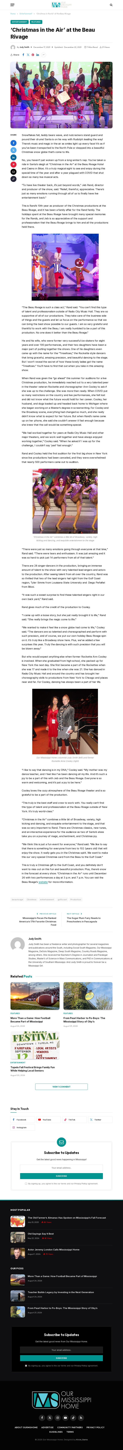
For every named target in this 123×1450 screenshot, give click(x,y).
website (43, 881)
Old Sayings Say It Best (41, 1233)
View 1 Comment (61, 1087)
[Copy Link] (13, 179)
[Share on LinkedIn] (37, 55)
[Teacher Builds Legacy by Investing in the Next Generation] (17, 1296)
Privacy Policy (80, 1184)
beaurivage (17, 899)
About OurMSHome (26, 1427)
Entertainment (19, 22)
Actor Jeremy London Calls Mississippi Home (54, 1249)
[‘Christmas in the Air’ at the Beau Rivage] (61, 95)
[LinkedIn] (13, 157)
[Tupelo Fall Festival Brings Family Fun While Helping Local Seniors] (35, 1045)
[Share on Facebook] (23, 55)
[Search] (110, 4)
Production (75, 899)
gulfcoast (62, 899)
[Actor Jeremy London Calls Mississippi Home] (17, 1253)
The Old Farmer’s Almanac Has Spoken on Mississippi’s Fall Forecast (67, 1217)
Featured (36, 22)
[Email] (13, 172)
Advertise (47, 1427)
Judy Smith (24, 47)
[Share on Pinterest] (33, 55)
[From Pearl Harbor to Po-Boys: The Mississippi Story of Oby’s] (87, 996)
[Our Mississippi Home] (61, 5)
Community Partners (70, 1427)
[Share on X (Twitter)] (28, 55)
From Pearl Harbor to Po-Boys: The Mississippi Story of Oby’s (84, 1020)
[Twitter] (13, 150)
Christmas (31, 899)
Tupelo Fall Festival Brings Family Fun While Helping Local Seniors (32, 1069)
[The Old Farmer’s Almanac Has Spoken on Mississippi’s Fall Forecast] (17, 1221)
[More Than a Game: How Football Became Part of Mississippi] (35, 996)
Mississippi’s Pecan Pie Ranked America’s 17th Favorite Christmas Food (37, 921)
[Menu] (12, 4)
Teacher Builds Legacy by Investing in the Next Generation (61, 1292)
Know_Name (82, 1439)
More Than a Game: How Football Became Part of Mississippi (30, 1020)
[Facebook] (13, 143)
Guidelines (56, 1432)
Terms (70, 1432)
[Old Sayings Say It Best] (17, 1237)
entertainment (47, 899)
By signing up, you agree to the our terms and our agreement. (63, 1184)
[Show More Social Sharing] (43, 55)
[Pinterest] (13, 165)
